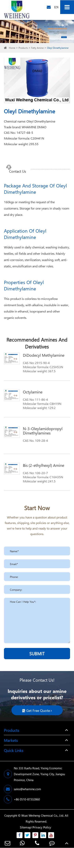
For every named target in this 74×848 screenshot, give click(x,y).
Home (12, 47)
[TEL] (37, 843)
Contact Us (17, 171)
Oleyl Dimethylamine (57, 47)
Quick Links (13, 750)
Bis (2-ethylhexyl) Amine (43, 465)
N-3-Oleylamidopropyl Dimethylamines (43, 430)
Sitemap (25, 827)
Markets (11, 740)
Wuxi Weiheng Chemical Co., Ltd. (42, 815)
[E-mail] (7, 843)
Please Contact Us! (37, 680)
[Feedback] (51, 843)
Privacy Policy (42, 827)
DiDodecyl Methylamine (43, 355)
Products (23, 47)
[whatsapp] (22, 843)
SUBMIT (37, 653)
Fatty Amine (37, 47)
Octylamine (32, 391)
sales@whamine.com (27, 789)
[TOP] (66, 843)
